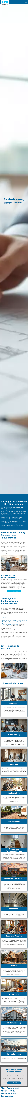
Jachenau (10, 621)
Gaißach (20, 620)
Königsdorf (22, 621)
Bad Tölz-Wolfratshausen (6, 617)
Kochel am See (16, 621)
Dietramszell (6, 620)
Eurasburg (15, 620)
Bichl (2, 620)
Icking (6, 621)
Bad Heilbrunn (15, 619)
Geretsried (24, 620)
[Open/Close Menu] (26, 2)
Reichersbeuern (13, 623)
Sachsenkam (20, 623)
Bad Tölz (2, 619)
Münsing (7, 623)
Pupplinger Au (15, 624)
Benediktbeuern (22, 619)
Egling (11, 620)
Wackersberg (9, 624)
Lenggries (3, 623)
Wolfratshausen (8, 619)
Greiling (2, 621)
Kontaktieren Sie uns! (13, 591)
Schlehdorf (3, 624)
